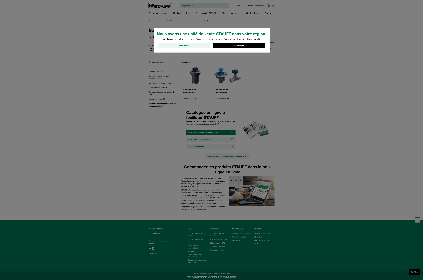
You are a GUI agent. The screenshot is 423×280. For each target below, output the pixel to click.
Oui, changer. (239, 45)
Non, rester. (184, 45)
